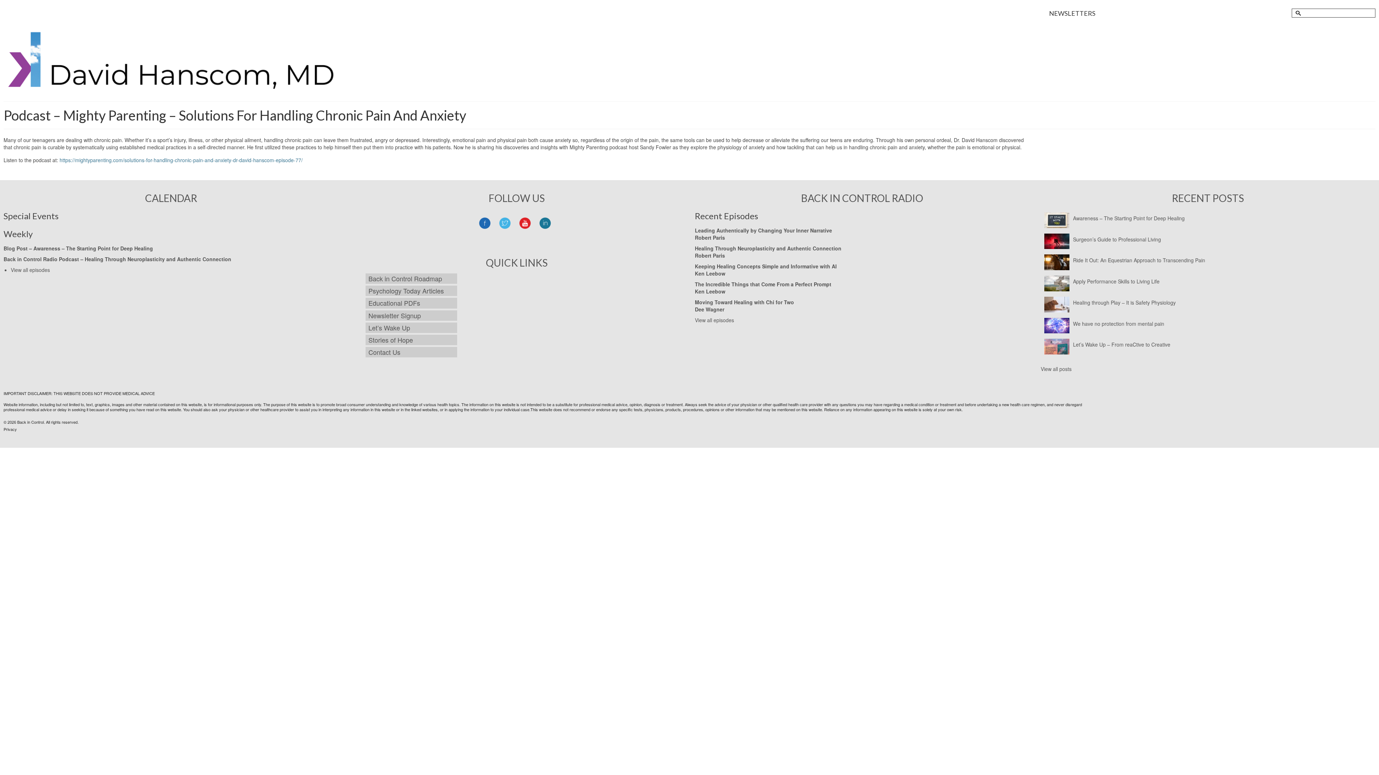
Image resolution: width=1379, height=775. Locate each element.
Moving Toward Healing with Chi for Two (744, 302)
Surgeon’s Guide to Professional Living (1117, 239)
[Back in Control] (173, 65)
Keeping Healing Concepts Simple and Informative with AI (766, 266)
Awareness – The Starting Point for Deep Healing (1129, 218)
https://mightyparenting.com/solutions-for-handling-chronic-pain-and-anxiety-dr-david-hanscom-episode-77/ (181, 160)
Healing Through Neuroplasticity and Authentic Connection (158, 259)
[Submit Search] (1297, 13)
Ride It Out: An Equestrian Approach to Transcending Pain (1139, 260)
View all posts (1056, 368)
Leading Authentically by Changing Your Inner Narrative (763, 230)
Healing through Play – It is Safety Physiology (1124, 302)
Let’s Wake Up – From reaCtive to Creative (1121, 344)
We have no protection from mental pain (1118, 323)
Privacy (10, 429)
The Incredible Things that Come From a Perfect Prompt (763, 284)
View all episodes (30, 269)
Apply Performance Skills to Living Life (1116, 281)
